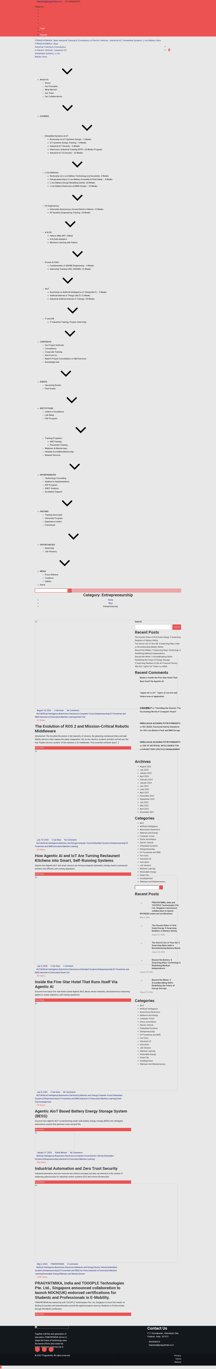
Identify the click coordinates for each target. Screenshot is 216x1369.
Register (43, 35)
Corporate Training (53, 352)
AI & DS (48, 232)
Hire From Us (51, 355)
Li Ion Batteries (52, 172)
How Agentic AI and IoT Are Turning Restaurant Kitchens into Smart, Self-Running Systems (77, 858)
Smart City (80, 717)
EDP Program (51, 485)
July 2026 (144, 770)
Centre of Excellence (54, 412)
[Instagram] (51, 1349)
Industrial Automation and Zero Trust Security (76, 1168)
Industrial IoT (45, 717)
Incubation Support (53, 492)
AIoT (47, 289)
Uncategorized (44, 1102)
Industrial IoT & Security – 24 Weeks (66, 153)
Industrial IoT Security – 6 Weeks (65, 146)
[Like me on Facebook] (40, 10)
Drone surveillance (148, 839)
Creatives (49, 578)
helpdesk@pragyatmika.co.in (49, 1)
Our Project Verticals (54, 345)
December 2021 (147, 812)
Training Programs (53, 438)
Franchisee (50, 525)
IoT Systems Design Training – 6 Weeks (68, 143)
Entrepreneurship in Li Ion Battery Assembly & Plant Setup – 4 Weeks (81, 179)
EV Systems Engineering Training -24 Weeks (70, 212)
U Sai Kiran (59, 710)
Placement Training (59, 445)
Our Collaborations (53, 96)
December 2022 (147, 796)
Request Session (52, 455)
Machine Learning (68, 717)
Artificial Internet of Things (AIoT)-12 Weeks (70, 295)
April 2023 (144, 792)
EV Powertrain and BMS (68, 1098)
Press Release (51, 574)
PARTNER (44, 511)
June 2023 (144, 789)
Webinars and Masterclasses (72, 1274)
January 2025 (146, 773)
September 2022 (147, 799)
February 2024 (146, 779)
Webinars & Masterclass (56, 448)
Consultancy (50, 348)
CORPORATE (45, 342)
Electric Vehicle (97, 1156)
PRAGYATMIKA (57, 1264)
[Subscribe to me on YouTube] (40, 16)
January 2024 (146, 783)
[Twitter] (44, 1349)
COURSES (44, 116)
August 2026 (145, 766)
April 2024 (144, 776)
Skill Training (56, 441)
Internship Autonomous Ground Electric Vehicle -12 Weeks (76, 209)
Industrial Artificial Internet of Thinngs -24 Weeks (72, 299)
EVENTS (43, 382)
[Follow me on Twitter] (40, 13)
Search (138, 621)
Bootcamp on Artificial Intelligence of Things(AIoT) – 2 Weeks (78, 292)
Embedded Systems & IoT (56, 136)
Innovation (55, 717)
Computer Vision (87, 714)
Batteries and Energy (68, 843)
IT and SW (49, 318)
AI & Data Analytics (58, 239)
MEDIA (43, 571)
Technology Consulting (55, 478)
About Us (44, 79)
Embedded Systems (101, 843)
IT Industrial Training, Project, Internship (68, 322)
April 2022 (144, 809)
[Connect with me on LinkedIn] (40, 23)
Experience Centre (53, 521)
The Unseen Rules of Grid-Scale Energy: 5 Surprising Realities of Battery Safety (164, 928)
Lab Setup (49, 415)
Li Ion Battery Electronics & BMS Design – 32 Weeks (74, 186)
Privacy (177, 1355)
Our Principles (51, 86)
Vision (48, 83)
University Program (54, 518)
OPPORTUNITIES (47, 545)
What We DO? (51, 90)
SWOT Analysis (52, 488)
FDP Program (51, 418)
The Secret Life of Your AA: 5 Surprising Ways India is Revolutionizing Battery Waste (166, 945)
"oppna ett (145, 693)
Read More (39, 748)
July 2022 (144, 802)
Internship (49, 548)
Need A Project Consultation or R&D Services (65, 359)
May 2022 (144, 805)
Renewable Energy (51, 1274)
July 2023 (144, 786)
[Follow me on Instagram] (40, 20)
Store (42, 585)
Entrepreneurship (101, 714)
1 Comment (68, 966)
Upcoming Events (53, 385)
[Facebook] (37, 1349)
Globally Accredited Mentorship (59, 452)
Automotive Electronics (69, 714)
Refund (177, 1362)
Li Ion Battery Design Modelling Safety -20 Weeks (72, 183)
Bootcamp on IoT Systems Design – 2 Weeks (70, 139)
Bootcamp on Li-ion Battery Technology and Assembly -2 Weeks (79, 176)
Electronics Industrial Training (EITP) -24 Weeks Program (76, 149)
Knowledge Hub (52, 362)
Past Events (50, 388)
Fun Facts (84, 1270)
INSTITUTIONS (46, 408)
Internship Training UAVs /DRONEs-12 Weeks (70, 269)
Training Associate (53, 515)
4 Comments (72, 1264)
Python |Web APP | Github (61, 236)
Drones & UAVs (52, 262)
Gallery (48, 581)
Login (42, 28)
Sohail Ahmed (61, 1152)
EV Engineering (52, 206)
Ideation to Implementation (57, 481)
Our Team (49, 93)
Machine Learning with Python (64, 242)
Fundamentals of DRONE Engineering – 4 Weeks (72, 265)
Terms (178, 1358)
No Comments (73, 710)
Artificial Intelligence (49, 714)
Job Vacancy (51, 551)
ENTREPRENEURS (48, 475)
